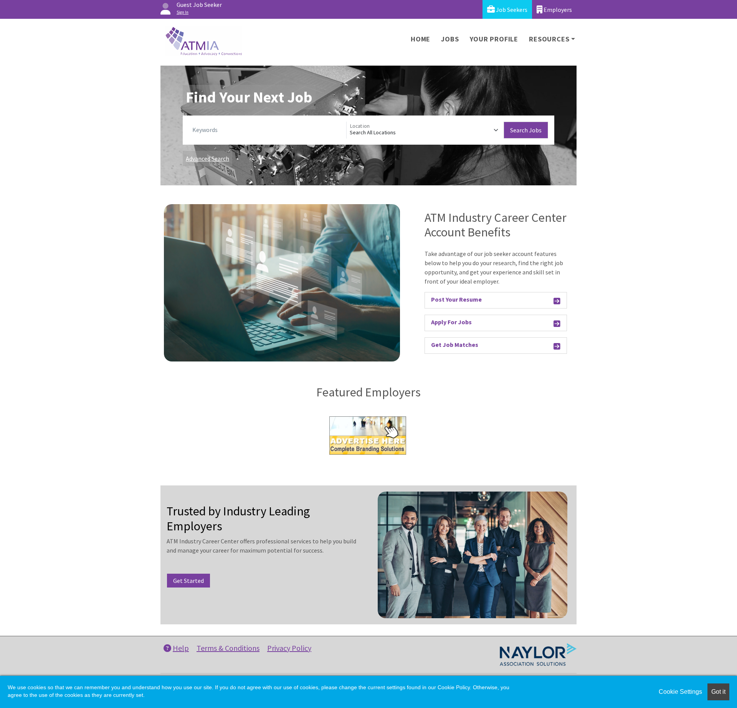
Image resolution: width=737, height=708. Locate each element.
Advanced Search (207, 158)
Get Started (188, 580)
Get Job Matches (454, 344)
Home (420, 39)
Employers (557, 9)
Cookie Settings (680, 691)
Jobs (450, 39)
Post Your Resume (456, 299)
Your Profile (494, 39)
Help (181, 648)
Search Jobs (526, 130)
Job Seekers (511, 9)
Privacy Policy (289, 648)
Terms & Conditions (228, 648)
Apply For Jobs (451, 322)
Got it (718, 691)
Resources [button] (549, 39)
